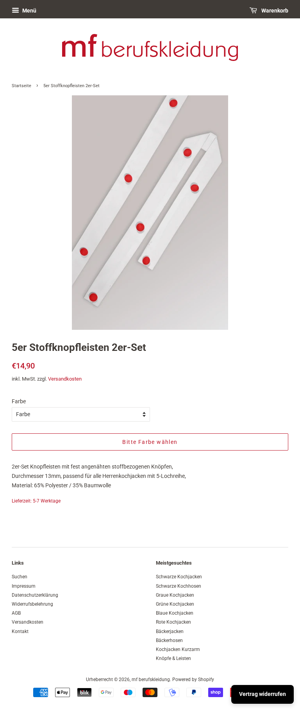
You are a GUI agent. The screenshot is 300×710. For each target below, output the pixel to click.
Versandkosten (65, 379)
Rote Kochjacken (173, 622)
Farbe (19, 401)
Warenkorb (274, 10)
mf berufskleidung (151, 679)
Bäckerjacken (170, 631)
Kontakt (20, 631)
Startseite (21, 85)
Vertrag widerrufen (262, 694)
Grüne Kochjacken (175, 604)
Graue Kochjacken (175, 595)
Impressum (24, 586)
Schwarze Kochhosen (178, 586)
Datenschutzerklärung (35, 595)
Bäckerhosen (169, 640)
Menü (28, 10)
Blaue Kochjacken (174, 613)
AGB (16, 613)
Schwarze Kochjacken (179, 576)
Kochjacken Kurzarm (178, 649)
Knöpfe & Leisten (173, 658)
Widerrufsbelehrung (32, 604)
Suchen (19, 576)
